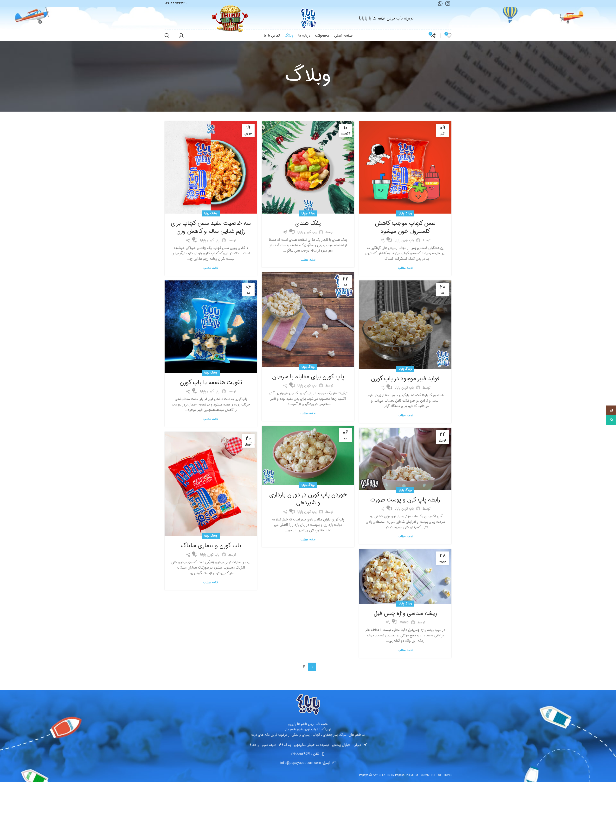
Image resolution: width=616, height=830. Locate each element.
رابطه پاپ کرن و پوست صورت (405, 500)
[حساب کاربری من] (181, 35)
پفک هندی (308, 223)
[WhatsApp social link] (611, 420)
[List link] (308, 753)
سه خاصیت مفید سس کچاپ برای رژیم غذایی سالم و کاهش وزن (211, 227)
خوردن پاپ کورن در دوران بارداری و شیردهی (308, 499)
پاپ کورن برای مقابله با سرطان (308, 376)
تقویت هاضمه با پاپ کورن (211, 382)
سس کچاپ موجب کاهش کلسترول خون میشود (405, 227)
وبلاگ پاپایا (405, 213)
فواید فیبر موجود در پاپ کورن (405, 378)
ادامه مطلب (405, 268)
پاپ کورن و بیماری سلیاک (211, 545)
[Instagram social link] (611, 410)
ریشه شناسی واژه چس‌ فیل (405, 613)
